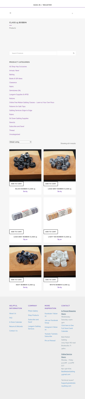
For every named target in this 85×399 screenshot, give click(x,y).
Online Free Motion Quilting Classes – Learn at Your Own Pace (31, 102)
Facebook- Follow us (51, 315)
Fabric (11, 86)
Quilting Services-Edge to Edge (20, 110)
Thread (11, 130)
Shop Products (33, 315)
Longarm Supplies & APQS (19, 94)
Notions (12, 98)
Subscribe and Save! (16, 126)
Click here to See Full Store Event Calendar (67, 328)
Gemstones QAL (15, 90)
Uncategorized (14, 134)
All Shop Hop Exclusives (18, 66)
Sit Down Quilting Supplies (18, 118)
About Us (12, 313)
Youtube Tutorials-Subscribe (51, 335)
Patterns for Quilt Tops (17, 106)
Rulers (11, 114)
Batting (11, 74)
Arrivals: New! (14, 70)
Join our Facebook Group (51, 321)
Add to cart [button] (16, 184)
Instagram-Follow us (51, 328)
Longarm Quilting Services (34, 327)
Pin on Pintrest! (50, 341)
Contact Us (13, 331)
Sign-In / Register (42, 5)
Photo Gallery (33, 311)
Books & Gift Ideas (15, 78)
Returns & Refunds (16, 326)
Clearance (13, 82)
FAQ (10, 318)
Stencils (12, 122)
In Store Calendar (15, 322)
